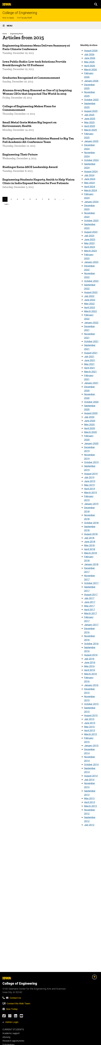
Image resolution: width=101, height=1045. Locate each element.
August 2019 (91, 473)
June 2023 (89, 239)
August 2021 (91, 352)
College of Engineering (19, 13)
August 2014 (91, 775)
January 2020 (91, 443)
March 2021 (90, 371)
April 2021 (89, 367)
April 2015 (89, 730)
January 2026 (91, 80)
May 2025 (89, 122)
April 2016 (89, 670)
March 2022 (90, 311)
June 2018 (89, 541)
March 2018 (90, 553)
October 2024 (91, 160)
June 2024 (89, 179)
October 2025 (91, 99)
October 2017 (91, 583)
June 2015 (89, 723)
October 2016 (91, 643)
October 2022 (91, 281)
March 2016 (90, 673)
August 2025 (91, 111)
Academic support (11, 1033)
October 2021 (91, 341)
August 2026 (91, 50)
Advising (6, 1037)
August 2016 (91, 655)
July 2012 (89, 824)
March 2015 (90, 734)
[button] (96, 4)
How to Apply (8, 18)
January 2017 (91, 624)
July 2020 (89, 417)
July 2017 (89, 598)
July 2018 (89, 537)
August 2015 (91, 715)
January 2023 (91, 262)
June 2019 (89, 481)
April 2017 (89, 609)
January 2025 (91, 141)
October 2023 (91, 220)
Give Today (11, 1009)
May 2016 (89, 666)
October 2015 (91, 704)
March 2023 (90, 250)
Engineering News (16, 34)
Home (4, 34)
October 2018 (91, 522)
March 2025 (90, 129)
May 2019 (89, 485)
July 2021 (89, 356)
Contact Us (15, 997)
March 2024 (90, 190)
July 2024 (89, 175)
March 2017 (90, 613)
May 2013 (89, 798)
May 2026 (89, 61)
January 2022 (91, 322)
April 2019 (89, 488)
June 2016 (89, 662)
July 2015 (89, 719)
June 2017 (89, 602)
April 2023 (89, 247)
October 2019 (91, 462)
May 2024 (89, 182)
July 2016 (89, 658)
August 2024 (91, 171)
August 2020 (91, 413)
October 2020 (91, 401)
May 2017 (89, 605)
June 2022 (89, 299)
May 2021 (89, 364)
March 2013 (90, 806)
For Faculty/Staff (24, 18)
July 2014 (89, 779)
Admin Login (11, 1022)
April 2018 (89, 549)
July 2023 (89, 235)
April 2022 (89, 307)
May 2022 (89, 303)
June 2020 (89, 420)
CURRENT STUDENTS (13, 1029)
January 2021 (91, 383)
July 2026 (89, 54)
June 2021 (89, 360)
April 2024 (89, 186)
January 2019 (91, 503)
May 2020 (89, 424)
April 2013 (89, 802)
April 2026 (89, 65)
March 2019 (90, 492)
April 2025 (89, 126)
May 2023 (89, 243)
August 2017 (91, 594)
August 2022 (91, 292)
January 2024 (91, 201)
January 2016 (91, 685)
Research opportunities (13, 1041)
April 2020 (89, 428)
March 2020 (90, 432)
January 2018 (91, 564)
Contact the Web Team (18, 1003)
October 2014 (91, 764)
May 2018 (89, 545)
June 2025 (89, 118)
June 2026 (89, 58)
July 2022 (89, 296)
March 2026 (90, 69)
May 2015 (89, 726)
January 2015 (91, 745)
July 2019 (89, 477)
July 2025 (89, 114)
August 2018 (91, 534)
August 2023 (91, 232)
